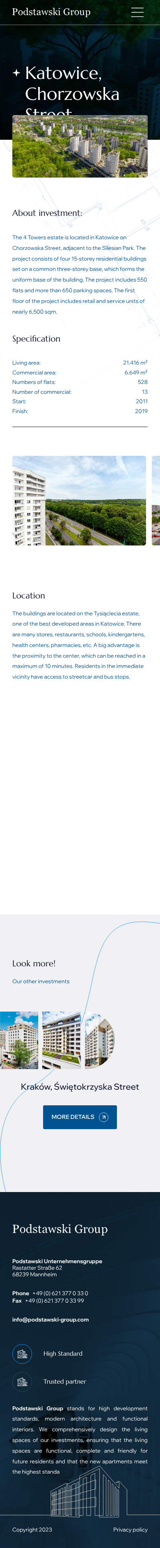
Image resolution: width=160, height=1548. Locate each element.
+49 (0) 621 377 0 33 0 (60, 1293)
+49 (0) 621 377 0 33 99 (54, 1301)
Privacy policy (130, 1530)
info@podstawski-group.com (50, 1320)
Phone (20, 1293)
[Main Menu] (137, 12)
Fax (17, 1301)
